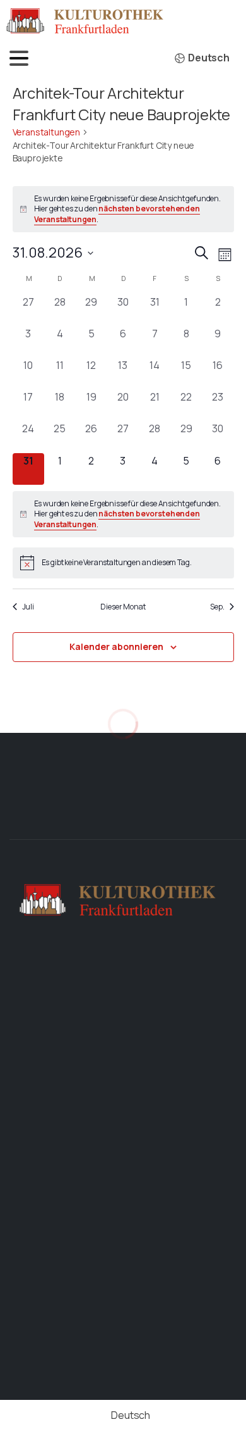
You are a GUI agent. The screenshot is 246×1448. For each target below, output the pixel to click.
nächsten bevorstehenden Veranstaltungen (117, 214)
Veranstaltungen (47, 132)
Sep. (217, 607)
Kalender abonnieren (116, 646)
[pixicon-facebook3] (185, 817)
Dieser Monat (122, 607)
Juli (28, 607)
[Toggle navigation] (19, 58)
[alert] (123, 209)
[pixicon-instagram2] (226, 817)
